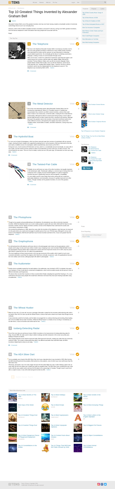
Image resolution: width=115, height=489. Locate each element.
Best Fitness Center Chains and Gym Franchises (93, 31)
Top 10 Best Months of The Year (27, 395)
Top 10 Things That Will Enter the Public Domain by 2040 (61, 446)
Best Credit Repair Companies (91, 35)
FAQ (37, 483)
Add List (48, 2)
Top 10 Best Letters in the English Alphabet (92, 416)
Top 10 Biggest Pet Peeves (92, 425)
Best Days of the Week (26, 405)
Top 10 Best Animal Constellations (89, 446)
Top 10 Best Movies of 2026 (90, 17)
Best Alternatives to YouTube (90, 39)
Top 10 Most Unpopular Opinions (59, 426)
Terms (22, 483)
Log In (73, 2)
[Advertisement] (44, 88)
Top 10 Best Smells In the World (92, 395)
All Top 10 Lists (12, 8)
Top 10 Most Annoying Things (93, 405)
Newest (41, 2)
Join (78, 2)
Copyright (32, 483)
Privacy (27, 483)
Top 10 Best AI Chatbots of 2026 (91, 21)
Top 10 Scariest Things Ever (27, 425)
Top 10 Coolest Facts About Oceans (60, 436)
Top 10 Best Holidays (58, 395)
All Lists (35, 2)
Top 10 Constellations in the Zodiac (27, 446)
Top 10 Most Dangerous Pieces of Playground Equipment (28, 436)
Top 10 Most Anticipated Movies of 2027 (93, 24)
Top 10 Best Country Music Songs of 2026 (93, 13)
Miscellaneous (21, 8)
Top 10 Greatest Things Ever (27, 415)
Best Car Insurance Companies (91, 27)
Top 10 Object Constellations (93, 435)
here (88, 236)
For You (55, 2)
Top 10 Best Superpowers (59, 415)
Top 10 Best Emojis (57, 405)
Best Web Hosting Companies (91, 42)
